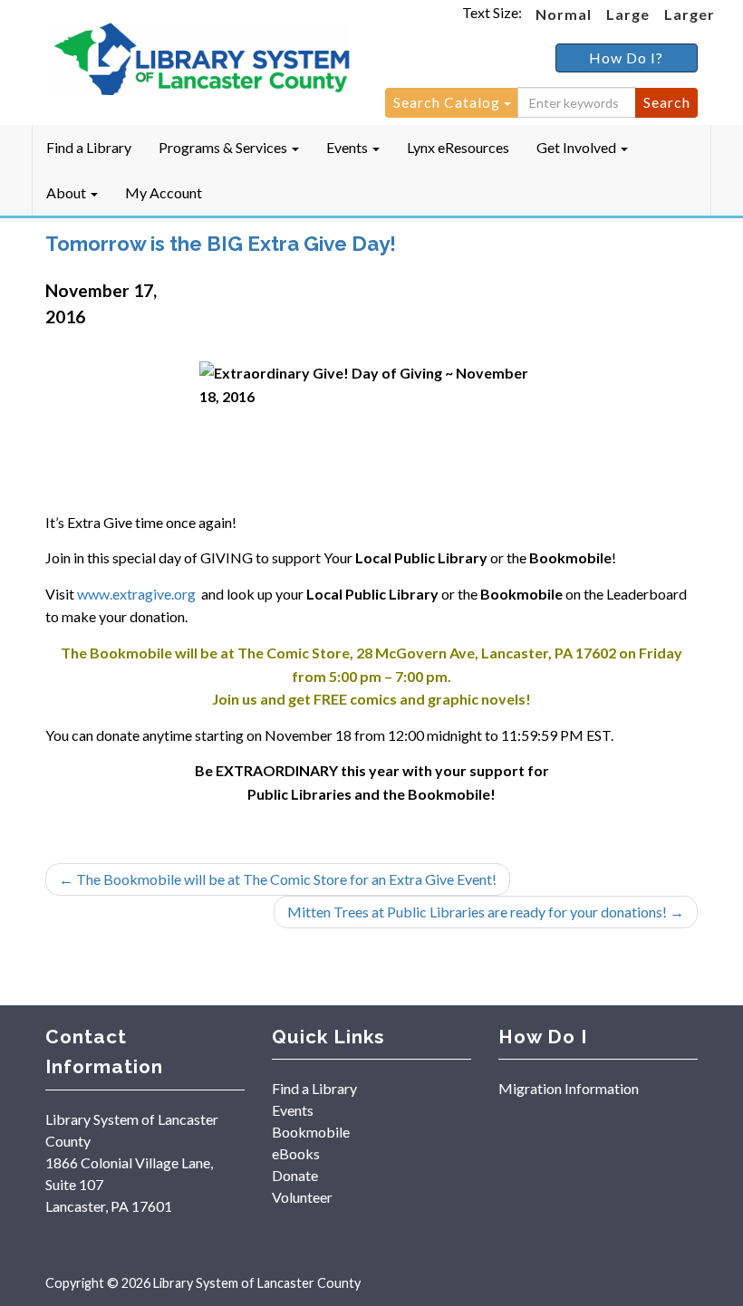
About (67, 192)
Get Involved (577, 147)
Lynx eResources (458, 147)
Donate (295, 1175)
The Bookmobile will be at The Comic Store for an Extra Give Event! (278, 879)
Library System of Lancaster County (257, 1283)
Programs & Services (224, 147)
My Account (163, 192)
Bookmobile (311, 1131)
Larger (689, 14)
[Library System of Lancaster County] (201, 60)
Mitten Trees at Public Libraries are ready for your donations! (485, 911)
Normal (564, 14)
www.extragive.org (136, 593)
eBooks (296, 1153)
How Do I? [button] (626, 57)
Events (348, 147)
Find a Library (88, 147)
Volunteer (302, 1196)
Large (628, 14)
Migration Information (568, 1088)
